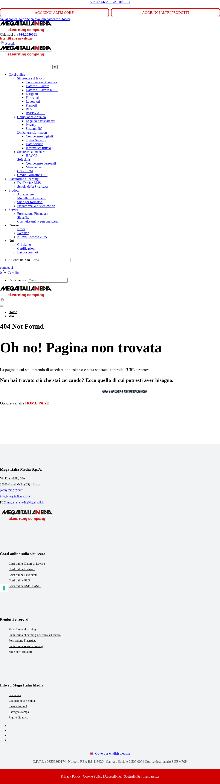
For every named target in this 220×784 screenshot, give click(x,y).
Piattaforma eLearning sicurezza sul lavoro (35, 635)
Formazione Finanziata (22, 640)
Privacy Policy (71, 776)
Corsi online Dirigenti (22, 569)
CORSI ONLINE (85, 391)
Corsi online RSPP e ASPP (25, 586)
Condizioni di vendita (22, 700)
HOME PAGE (37, 403)
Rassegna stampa (19, 712)
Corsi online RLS (19, 580)
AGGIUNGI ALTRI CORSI (54, 12)
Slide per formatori (20, 651)
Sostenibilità (132, 776)
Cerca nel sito (20, 260)
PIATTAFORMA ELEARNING (124, 391)
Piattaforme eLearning (22, 629)
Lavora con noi (18, 706)
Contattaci (15, 695)
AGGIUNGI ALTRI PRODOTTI (165, 12)
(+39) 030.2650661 (12, 490)
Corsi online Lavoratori (23, 575)
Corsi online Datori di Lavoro (27, 563)
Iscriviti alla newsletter (16, 38)
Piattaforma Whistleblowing (26, 646)
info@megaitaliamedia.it (15, 496)
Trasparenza (151, 776)
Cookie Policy (92, 776)
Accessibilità (113, 776)
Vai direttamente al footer (53, 19)
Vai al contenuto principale (18, 19)
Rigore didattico (18, 717)
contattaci (6, 267)
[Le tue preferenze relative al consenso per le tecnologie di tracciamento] (4, 588)
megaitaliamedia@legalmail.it (25, 502)
